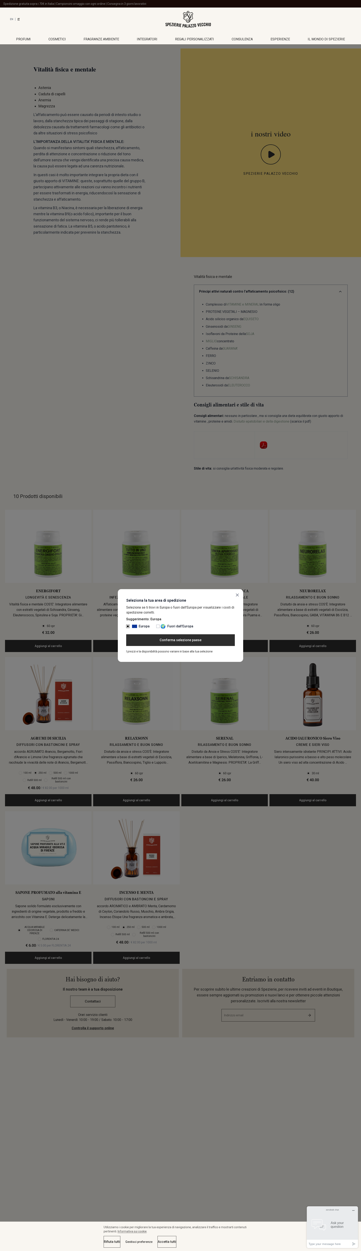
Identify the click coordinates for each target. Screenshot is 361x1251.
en (11, 19)
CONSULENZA (242, 39)
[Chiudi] (237, 594)
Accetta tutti (167, 1242)
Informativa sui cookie (132, 1231)
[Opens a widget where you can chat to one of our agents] (332, 1227)
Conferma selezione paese (180, 640)
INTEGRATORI (147, 39)
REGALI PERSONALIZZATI (194, 39)
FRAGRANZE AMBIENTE (101, 39)
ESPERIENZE (280, 39)
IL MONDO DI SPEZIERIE (326, 39)
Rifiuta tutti (112, 1242)
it (19, 19)
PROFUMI (23, 39)
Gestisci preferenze (139, 1241)
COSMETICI (57, 39)
